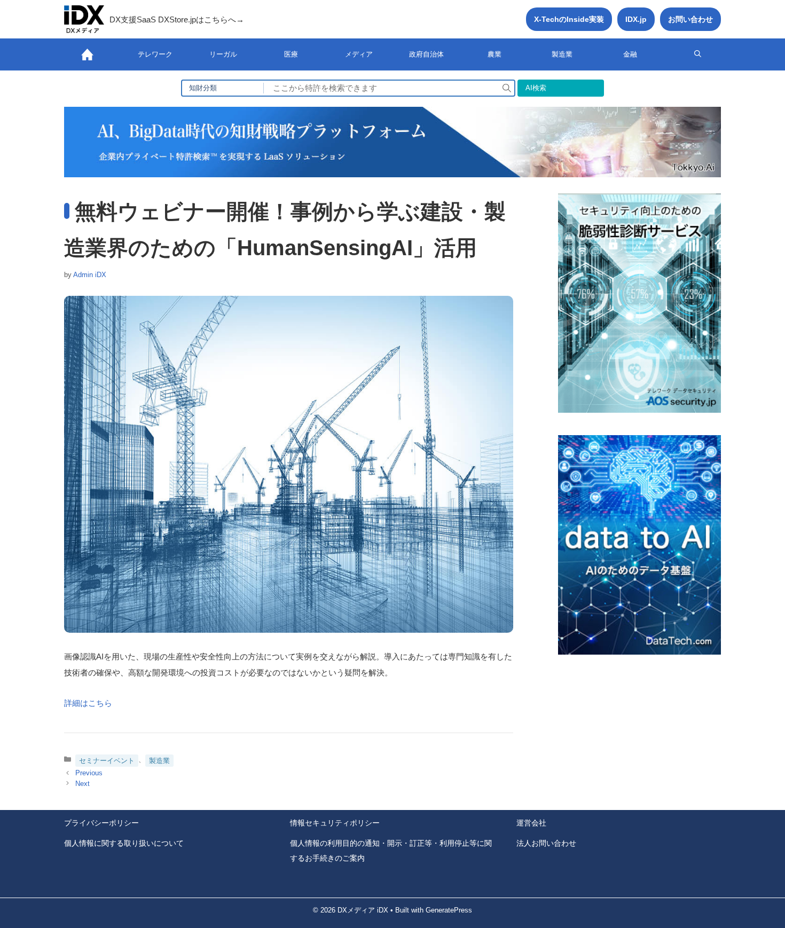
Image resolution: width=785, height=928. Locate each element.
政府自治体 (426, 54)
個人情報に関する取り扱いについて (124, 843)
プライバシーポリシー (101, 823)
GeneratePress (449, 910)
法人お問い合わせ (546, 843)
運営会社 (531, 823)
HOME (87, 54)
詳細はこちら (88, 702)
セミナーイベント (107, 761)
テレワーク (155, 54)
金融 (630, 54)
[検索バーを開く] (698, 54)
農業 (494, 54)
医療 (291, 54)
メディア (359, 54)
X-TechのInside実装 (569, 19)
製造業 (562, 54)
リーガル (223, 54)
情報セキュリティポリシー (335, 823)
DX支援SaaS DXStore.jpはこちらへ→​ (176, 19)
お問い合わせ (690, 19)
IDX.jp (636, 19)
